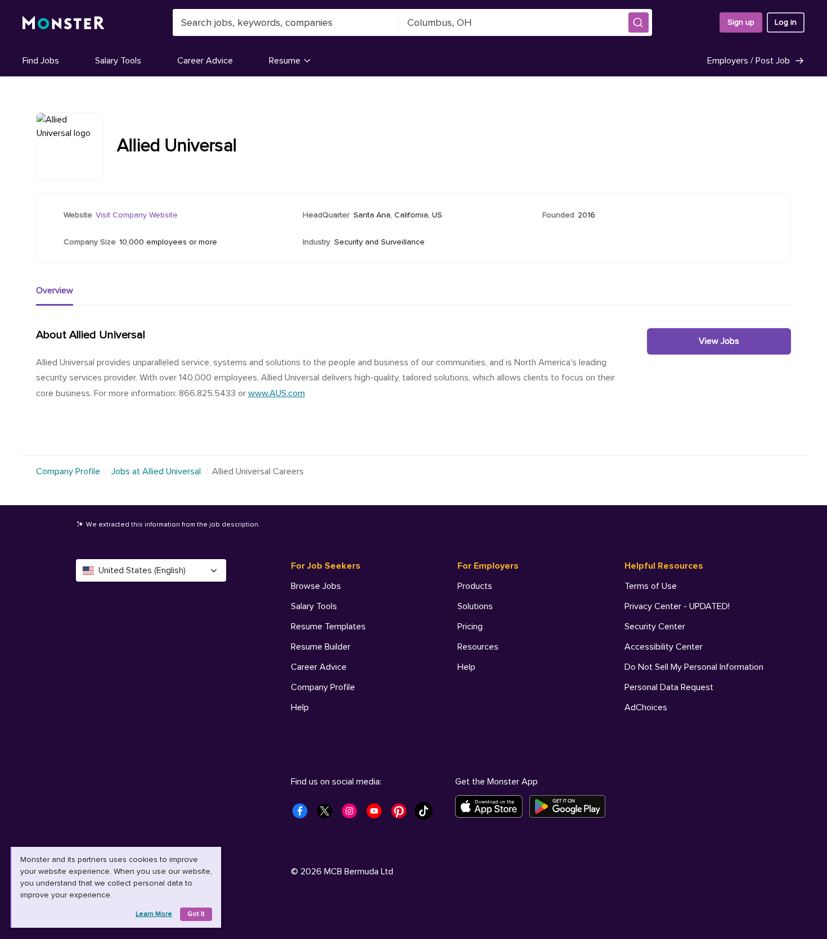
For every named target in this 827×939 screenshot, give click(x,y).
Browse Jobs (316, 586)
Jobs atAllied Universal (156, 471)
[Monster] (64, 23)
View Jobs (719, 341)
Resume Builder (320, 646)
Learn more (154, 914)
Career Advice (205, 60)
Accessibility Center (663, 646)
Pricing (470, 626)
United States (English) (142, 570)
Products (474, 586)
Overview (54, 290)
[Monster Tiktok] (427, 814)
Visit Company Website (137, 215)
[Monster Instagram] (352, 814)
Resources (477, 646)
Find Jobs (41, 60)
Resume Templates (328, 626)
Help (300, 707)
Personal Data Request (668, 687)
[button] (638, 22)
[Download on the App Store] (492, 806)
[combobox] (286, 22)
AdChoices (645, 707)
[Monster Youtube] (377, 814)
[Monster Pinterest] (402, 814)
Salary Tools (118, 60)
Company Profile (68, 471)
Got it (196, 914)
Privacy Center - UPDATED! (677, 606)
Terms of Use (650, 586)
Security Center (654, 626)
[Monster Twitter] (328, 814)
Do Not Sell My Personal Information (693, 667)
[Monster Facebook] (303, 814)
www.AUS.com (276, 393)
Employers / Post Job (748, 60)
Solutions (475, 606)
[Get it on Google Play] (570, 806)
